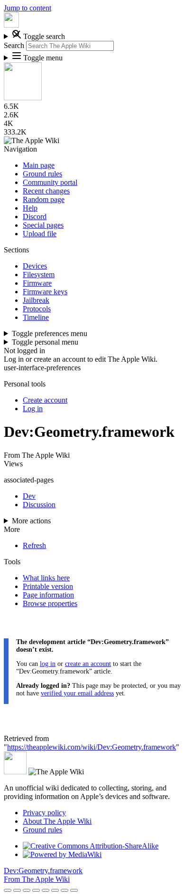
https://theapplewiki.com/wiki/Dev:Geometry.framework (91, 747)
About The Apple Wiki (57, 821)
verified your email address (77, 693)
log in (48, 663)
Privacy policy (44, 813)
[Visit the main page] (11, 25)
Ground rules (42, 830)
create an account (88, 663)
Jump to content (27, 8)
